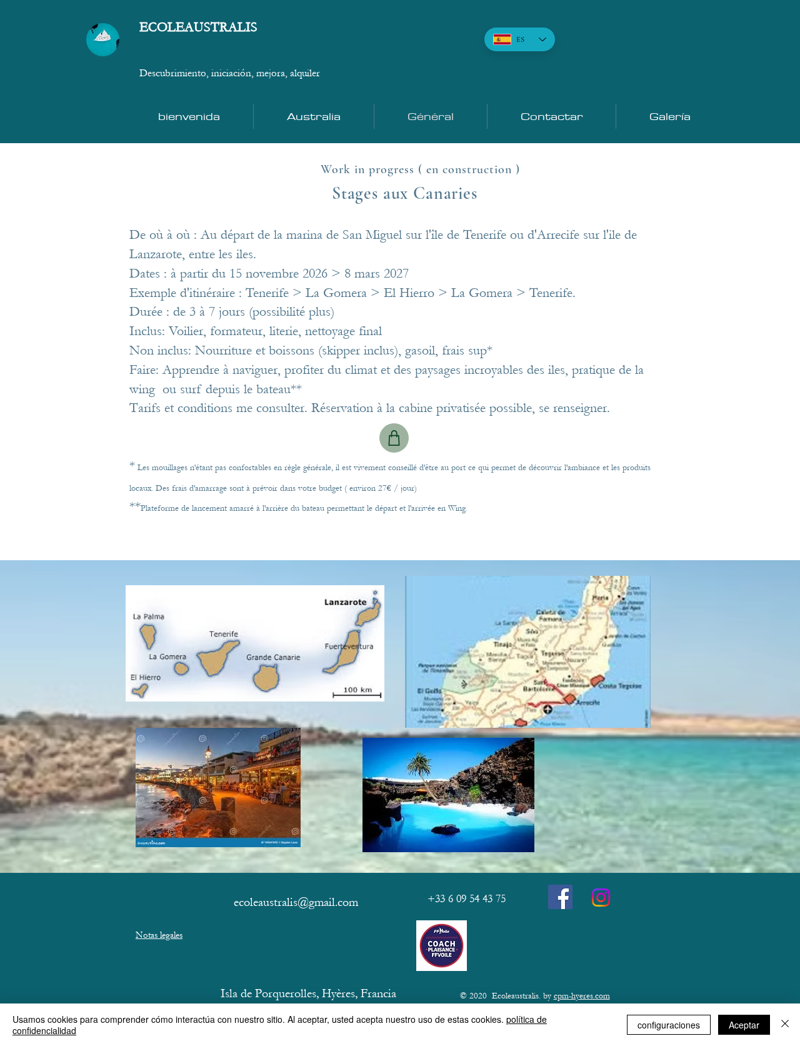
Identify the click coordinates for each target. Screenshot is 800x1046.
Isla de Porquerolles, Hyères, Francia (308, 993)
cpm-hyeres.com (582, 996)
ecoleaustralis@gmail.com (296, 902)
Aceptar (744, 1024)
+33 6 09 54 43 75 (467, 898)
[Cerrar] (785, 1024)
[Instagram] (601, 897)
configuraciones (669, 1024)
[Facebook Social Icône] (560, 897)
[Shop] (394, 438)
